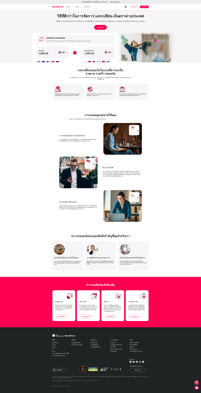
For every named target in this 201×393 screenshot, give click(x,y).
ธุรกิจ (68, 7)
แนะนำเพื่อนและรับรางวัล (136, 351)
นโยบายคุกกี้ (113, 351)
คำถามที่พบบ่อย (94, 345)
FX (52, 349)
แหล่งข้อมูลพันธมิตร (96, 347)
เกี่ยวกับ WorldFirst (134, 342)
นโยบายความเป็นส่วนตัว (116, 349)
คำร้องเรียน (113, 347)
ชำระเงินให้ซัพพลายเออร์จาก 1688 (60, 353)
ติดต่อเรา (132, 347)
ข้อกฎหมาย (113, 342)
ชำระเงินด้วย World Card (58, 355)
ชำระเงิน (54, 347)
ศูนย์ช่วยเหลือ (94, 342)
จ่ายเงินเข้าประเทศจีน (76, 345)
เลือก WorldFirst (134, 345)
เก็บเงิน (54, 345)
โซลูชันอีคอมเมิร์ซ (75, 342)
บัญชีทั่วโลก (55, 342)
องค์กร (77, 7)
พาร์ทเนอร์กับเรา (134, 349)
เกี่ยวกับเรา (87, 7)
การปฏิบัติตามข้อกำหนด (116, 345)
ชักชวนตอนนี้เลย (115, 2)
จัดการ (53, 351)
